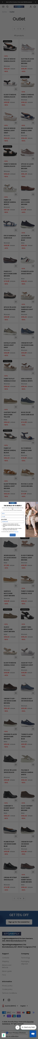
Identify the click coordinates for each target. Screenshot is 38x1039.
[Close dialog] (37, 503)
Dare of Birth (4, 519)
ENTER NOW (12, 535)
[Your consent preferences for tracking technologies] (4, 1035)
